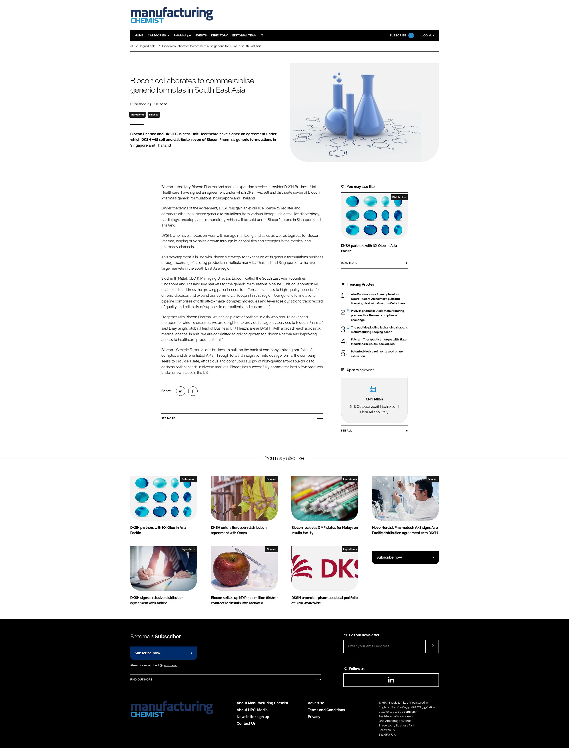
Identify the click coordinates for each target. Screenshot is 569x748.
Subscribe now (389, 557)
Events (201, 35)
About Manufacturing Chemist (262, 703)
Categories (157, 35)
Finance (153, 114)
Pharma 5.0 (182, 35)
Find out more (141, 679)
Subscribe (398, 35)
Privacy (314, 717)
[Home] (132, 46)
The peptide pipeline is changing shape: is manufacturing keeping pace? (379, 329)
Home (139, 35)
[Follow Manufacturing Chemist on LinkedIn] (391, 681)
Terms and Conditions (326, 710)
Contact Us (246, 723)
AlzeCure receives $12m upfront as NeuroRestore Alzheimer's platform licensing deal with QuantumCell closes (379, 299)
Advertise (316, 703)
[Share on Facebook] (193, 391)
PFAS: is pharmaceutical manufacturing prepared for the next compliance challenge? (379, 315)
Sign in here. (168, 665)
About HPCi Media (252, 710)
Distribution (399, 197)
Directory (219, 35)
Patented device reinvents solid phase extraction (379, 353)
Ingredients (137, 114)
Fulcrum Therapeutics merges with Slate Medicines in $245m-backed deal (379, 341)
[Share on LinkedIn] (180, 391)
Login (426, 35)
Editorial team (244, 35)
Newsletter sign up (253, 717)
